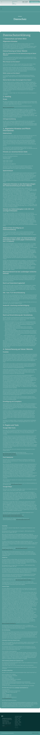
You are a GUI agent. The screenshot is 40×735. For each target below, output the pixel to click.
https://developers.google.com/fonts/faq (9, 453)
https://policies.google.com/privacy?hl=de (23, 519)
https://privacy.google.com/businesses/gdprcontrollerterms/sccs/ (13, 516)
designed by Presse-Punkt (35, 733)
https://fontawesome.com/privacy (16, 484)
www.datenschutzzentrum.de (7, 698)
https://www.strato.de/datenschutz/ (8, 107)
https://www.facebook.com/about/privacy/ (9, 623)
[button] (1, 9)
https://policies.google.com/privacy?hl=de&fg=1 (24, 579)
